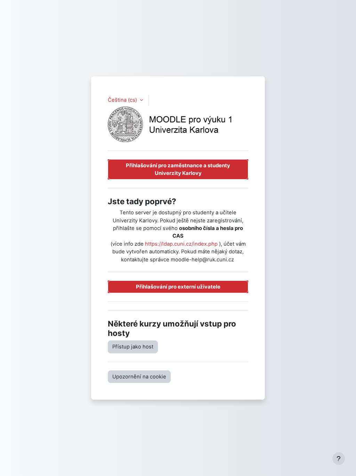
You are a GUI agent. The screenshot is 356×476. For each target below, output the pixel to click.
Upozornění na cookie (139, 377)
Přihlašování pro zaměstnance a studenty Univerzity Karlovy (178, 169)
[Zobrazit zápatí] (338, 458)
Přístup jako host (132, 347)
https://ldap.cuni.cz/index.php (181, 244)
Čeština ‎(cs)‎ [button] (123, 100)
